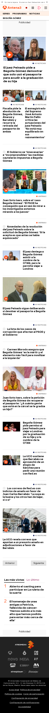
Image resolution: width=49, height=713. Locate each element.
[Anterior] (2, 2)
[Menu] (45, 8)
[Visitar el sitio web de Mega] (24, 659)
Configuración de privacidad (24, 698)
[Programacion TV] (33, 8)
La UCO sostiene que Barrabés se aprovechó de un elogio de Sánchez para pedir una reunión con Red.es (34, 465)
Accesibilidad (24, 707)
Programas (20, 14)
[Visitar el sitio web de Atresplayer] (18, 672)
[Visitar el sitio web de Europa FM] (24, 665)
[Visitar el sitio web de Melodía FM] (36, 665)
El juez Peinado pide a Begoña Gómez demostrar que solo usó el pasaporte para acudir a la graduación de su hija (23, 74)
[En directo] (26, 8)
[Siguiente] (47, 2)
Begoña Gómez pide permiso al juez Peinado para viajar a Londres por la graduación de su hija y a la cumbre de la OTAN (34, 432)
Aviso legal (14, 690)
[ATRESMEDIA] (24, 645)
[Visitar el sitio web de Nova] (13, 659)
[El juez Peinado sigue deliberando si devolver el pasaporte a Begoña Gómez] (24, 289)
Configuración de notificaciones (24, 703)
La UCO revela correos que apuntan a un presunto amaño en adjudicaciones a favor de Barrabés (23, 543)
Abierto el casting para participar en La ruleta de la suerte (27, 589)
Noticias (34, 14)
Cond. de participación (33, 694)
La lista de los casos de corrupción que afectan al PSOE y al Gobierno (24, 332)
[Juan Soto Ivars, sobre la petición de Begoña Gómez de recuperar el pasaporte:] (24, 379)
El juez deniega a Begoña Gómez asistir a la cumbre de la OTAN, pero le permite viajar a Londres (33, 260)
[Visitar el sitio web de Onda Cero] (13, 665)
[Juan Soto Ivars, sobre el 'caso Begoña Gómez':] (24, 181)
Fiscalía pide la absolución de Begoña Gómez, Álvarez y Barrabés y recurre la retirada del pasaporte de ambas (13, 120)
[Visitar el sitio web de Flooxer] (33, 672)
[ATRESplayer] (39, 8)
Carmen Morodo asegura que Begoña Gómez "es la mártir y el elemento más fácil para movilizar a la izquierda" (24, 354)
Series (6, 14)
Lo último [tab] (33, 579)
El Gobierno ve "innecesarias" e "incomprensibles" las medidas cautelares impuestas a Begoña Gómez (23, 156)
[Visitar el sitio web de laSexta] (24, 653)
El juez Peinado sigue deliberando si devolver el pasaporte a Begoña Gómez (24, 311)
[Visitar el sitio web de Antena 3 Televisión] (13, 653)
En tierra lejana (11, 2)
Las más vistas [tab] (14, 579)
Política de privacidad (30, 690)
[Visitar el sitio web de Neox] (36, 653)
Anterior (10, 563)
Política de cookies (13, 694)
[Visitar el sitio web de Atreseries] (36, 659)
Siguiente (38, 563)
